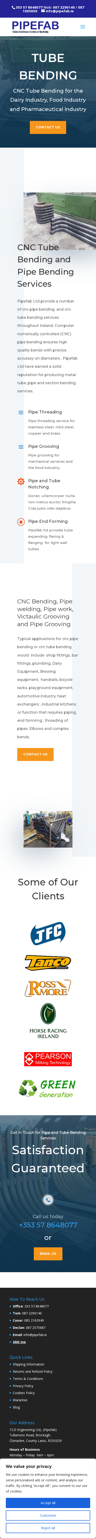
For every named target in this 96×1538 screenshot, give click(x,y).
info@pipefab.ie (60, 11)
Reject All (48, 1528)
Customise (48, 1515)
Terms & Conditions (28, 1378)
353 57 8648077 (29, 7)
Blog (16, 1407)
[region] (48, 1498)
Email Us (48, 1254)
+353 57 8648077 (48, 1225)
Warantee (20, 1400)
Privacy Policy (23, 1385)
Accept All (48, 1503)
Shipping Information (28, 1364)
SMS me (19, 1342)
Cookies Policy (24, 1393)
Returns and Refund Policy (32, 1371)
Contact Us (48, 127)
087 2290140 (64, 7)
